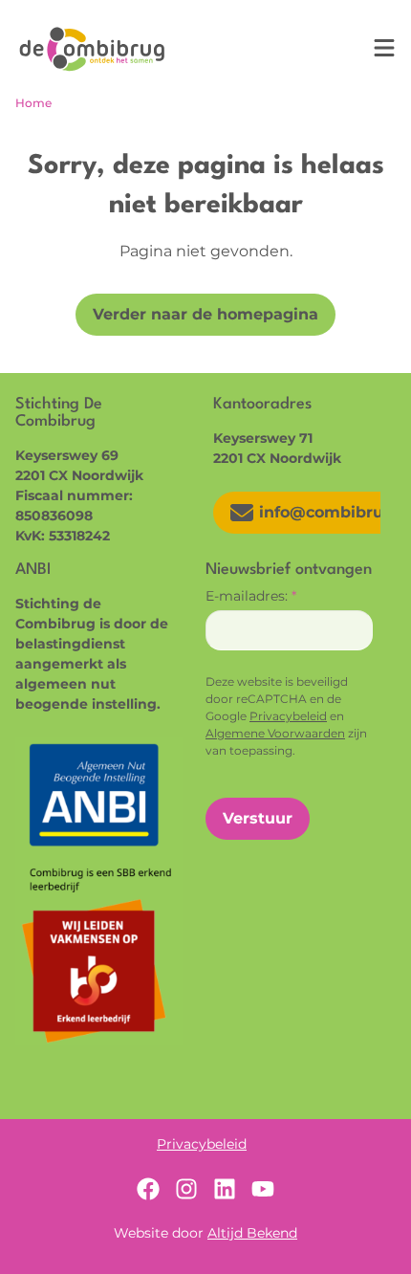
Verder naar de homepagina (205, 314)
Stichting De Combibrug (91, 48)
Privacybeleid (288, 716)
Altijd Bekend (252, 1232)
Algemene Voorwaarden (275, 733)
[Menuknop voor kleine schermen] (384, 47)
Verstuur (257, 818)
